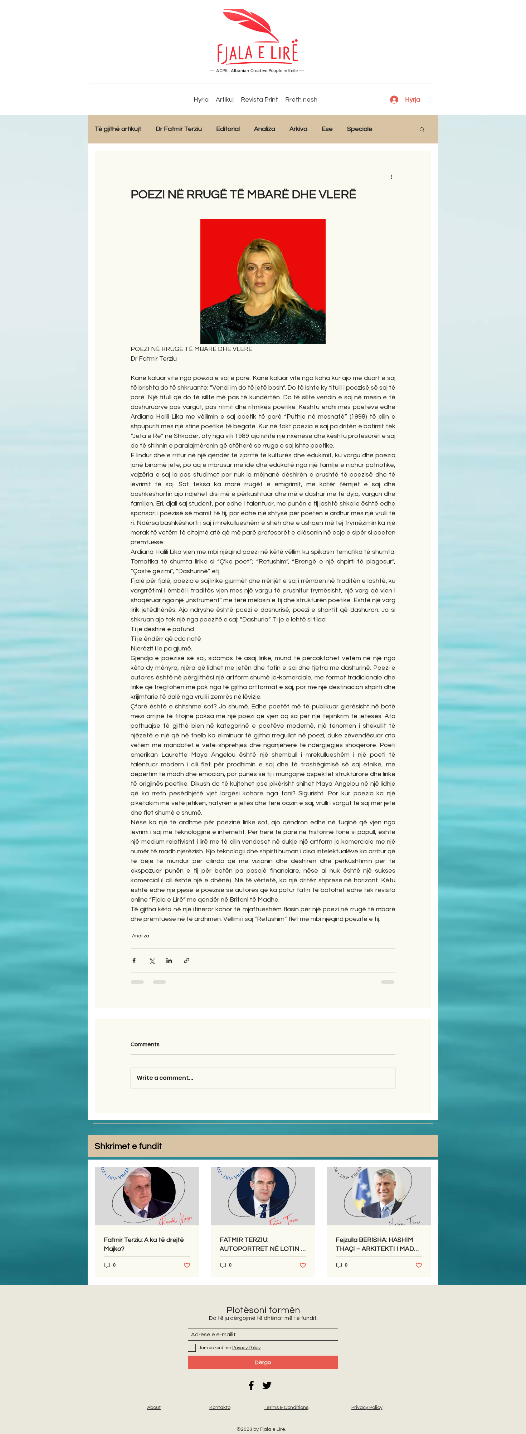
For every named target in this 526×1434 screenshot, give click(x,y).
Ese (327, 129)
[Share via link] (186, 960)
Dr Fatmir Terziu (179, 129)
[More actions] (391, 176)
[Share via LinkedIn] (169, 960)
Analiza (264, 129)
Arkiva (298, 129)
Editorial (228, 129)
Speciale (359, 129)
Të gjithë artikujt (118, 129)
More (394, 129)
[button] (422, 129)
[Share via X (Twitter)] (151, 960)
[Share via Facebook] (134, 960)
